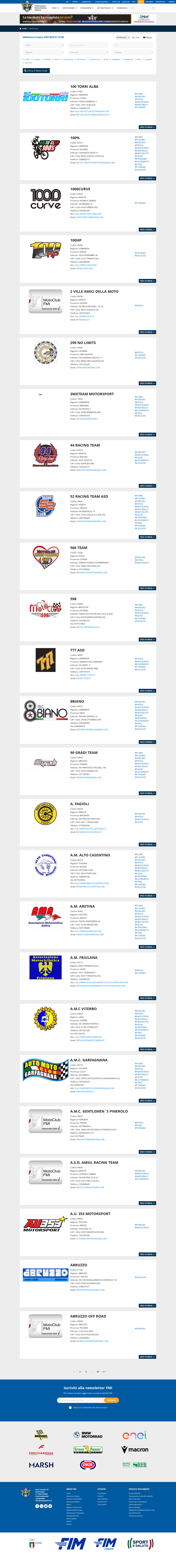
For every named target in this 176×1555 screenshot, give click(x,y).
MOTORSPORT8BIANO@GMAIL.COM (92, 729)
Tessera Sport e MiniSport (138, 1502)
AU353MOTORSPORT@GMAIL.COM (91, 1238)
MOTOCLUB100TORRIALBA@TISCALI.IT (93, 114)
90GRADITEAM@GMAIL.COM (88, 777)
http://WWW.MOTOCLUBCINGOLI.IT (90, 828)
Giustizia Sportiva (72, 1516)
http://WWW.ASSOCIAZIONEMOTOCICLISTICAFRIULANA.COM (101, 982)
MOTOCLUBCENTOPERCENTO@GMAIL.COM (95, 162)
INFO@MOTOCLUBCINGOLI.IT (89, 832)
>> (103, 1371)
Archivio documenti (136, 1516)
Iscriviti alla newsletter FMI (88, 1387)
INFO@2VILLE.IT (83, 319)
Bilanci (68, 1504)
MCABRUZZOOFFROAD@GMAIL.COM (92, 1341)
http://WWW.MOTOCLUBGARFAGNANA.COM (94, 1088)
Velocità (100, 1496)
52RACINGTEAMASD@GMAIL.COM (91, 521)
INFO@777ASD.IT (83, 678)
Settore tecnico (104, 8)
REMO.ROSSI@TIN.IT (85, 1091)
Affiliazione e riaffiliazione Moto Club (142, 1510)
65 (98, 1371)
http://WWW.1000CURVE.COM (88, 214)
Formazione (122, 8)
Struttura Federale (72, 1502)
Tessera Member (134, 1493)
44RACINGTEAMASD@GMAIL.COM (91, 470)
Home (24, 29)
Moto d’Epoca (102, 1499)
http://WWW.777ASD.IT (85, 675)
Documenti (149, 2)
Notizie (68, 1521)
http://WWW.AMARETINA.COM (88, 931)
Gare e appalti (71, 1518)
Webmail (172, 2)
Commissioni (86, 2)
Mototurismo (69, 8)
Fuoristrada (102, 1493)
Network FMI (160, 2)
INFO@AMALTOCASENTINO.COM (90, 886)
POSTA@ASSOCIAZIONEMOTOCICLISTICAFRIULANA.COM (100, 985)
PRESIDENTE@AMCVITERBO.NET (90, 1040)
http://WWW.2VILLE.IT (84, 316)
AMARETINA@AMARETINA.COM (90, 934)
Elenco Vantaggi (134, 1507)
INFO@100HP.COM (84, 268)
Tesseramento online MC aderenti (141, 1496)
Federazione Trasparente (75, 1513)
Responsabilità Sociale (74, 1510)
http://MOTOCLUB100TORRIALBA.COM (92, 111)
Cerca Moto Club (135, 1513)
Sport (54, 8)
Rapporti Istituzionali (73, 1507)
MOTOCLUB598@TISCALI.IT (88, 627)
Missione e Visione (72, 1496)
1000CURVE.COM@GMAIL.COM (89, 217)
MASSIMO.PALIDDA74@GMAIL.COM (91, 572)
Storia (68, 1493)
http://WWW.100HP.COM (86, 265)
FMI (67, 2)
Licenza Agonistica (135, 1504)
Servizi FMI (126, 2)
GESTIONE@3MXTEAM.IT (87, 419)
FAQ (133, 2)
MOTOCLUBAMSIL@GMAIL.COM (90, 1187)
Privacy (69, 1524)
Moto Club (116, 2)
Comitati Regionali (101, 2)
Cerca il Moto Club (36, 70)
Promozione (86, 8)
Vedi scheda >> (147, 127)
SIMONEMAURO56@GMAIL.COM (90, 1290)
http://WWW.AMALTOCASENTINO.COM (92, 883)
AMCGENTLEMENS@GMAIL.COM (90, 1139)
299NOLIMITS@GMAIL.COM (88, 367)
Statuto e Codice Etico (74, 1499)
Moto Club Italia (134, 1499)
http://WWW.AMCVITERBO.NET (88, 1037)
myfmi (141, 2)
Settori (74, 2)
